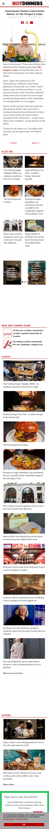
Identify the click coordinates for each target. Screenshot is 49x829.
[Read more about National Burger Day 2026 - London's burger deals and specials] (34, 162)
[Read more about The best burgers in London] (13, 191)
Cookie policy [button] (9, 819)
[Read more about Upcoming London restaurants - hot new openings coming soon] (7, 344)
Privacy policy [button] (22, 819)
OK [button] (24, 825)
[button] (17, 22)
